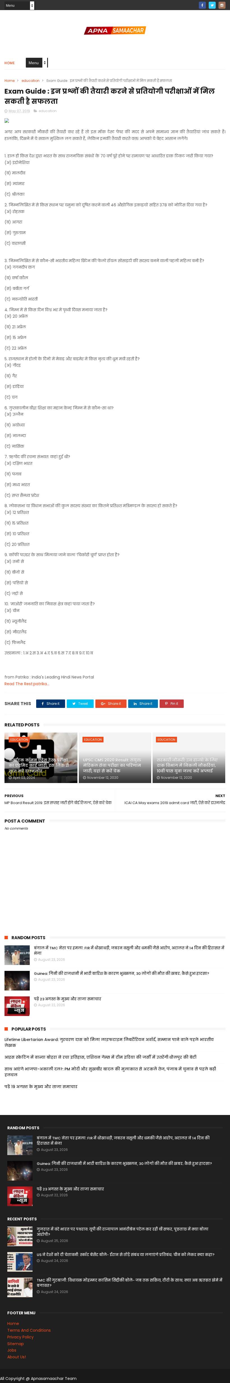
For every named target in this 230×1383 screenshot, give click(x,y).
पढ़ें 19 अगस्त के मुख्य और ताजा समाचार (40, 1086)
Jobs (11, 1350)
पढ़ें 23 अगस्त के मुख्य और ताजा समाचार (67, 999)
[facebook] (202, 5)
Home (9, 63)
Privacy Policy (20, 1337)
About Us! (16, 1357)
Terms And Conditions (29, 1330)
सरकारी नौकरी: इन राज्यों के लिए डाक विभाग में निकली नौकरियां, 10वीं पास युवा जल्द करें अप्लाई (187, 765)
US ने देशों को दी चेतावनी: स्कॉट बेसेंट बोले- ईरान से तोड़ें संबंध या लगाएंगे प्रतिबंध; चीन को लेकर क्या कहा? (126, 1254)
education (31, 80)
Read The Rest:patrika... (26, 684)
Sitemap (15, 1344)
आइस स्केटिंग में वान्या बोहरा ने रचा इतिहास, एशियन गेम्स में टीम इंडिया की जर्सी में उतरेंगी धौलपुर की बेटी (100, 1057)
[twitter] (212, 5)
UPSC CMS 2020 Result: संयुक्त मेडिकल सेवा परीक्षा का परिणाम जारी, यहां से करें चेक (112, 765)
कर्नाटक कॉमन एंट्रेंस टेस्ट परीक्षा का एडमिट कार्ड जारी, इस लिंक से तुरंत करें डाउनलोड (39, 765)
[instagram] (222, 5)
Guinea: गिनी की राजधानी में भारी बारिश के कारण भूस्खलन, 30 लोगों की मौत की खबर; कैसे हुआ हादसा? (121, 973)
